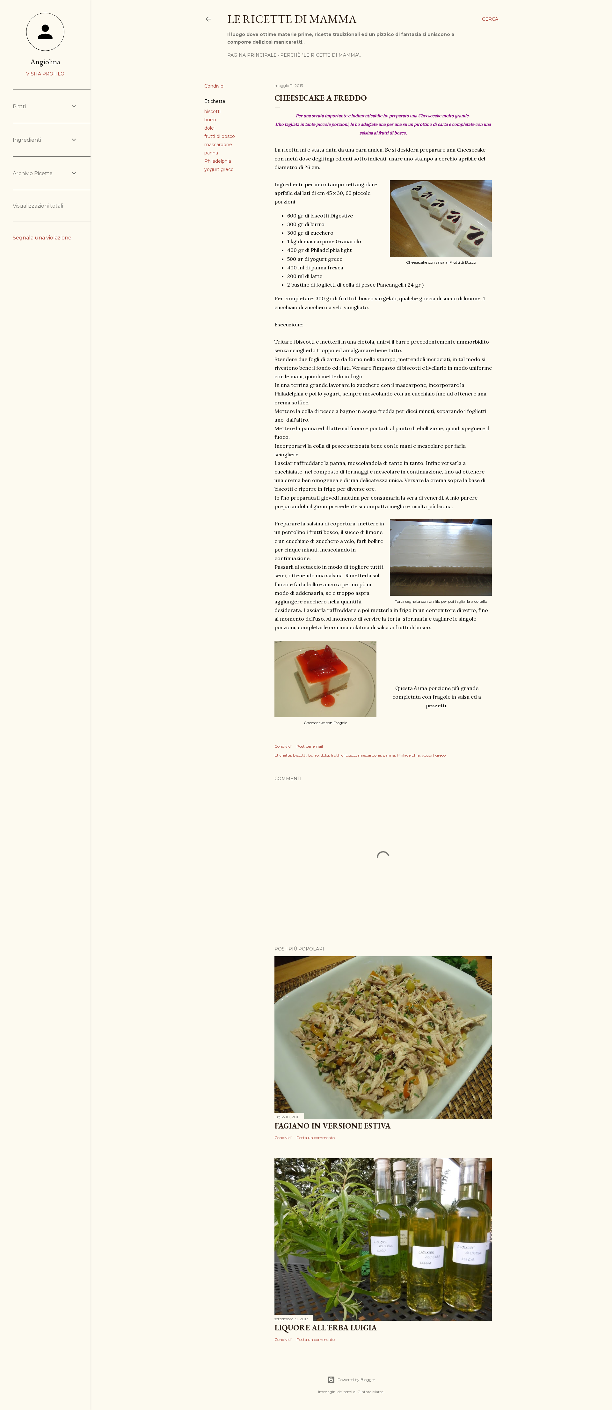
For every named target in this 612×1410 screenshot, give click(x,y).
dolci (209, 128)
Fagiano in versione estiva (332, 1126)
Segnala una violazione (42, 238)
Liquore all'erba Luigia (325, 1328)
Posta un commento (315, 1137)
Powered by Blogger (356, 1379)
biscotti (212, 111)
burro (210, 120)
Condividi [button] (214, 86)
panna (211, 153)
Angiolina (45, 62)
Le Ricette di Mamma (292, 18)
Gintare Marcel (370, 1391)
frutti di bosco (219, 136)
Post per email (309, 746)
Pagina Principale (252, 55)
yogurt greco (219, 169)
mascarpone (218, 144)
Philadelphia (217, 161)
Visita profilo (45, 74)
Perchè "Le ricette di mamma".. (320, 55)
